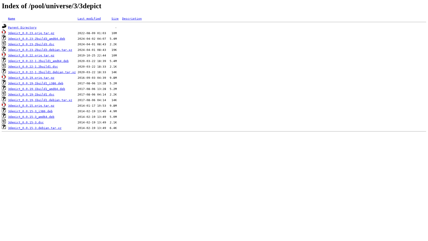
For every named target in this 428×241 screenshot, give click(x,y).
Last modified (89, 18)
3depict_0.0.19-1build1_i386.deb (35, 83)
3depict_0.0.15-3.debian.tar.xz (35, 128)
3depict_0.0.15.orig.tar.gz (31, 105)
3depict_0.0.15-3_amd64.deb (31, 116)
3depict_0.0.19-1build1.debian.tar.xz (40, 100)
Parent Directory (22, 27)
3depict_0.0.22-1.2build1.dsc (33, 66)
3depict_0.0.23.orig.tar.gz (31, 33)
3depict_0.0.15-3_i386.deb (30, 111)
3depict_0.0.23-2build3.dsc (31, 44)
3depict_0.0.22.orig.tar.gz (31, 55)
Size (115, 18)
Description (132, 18)
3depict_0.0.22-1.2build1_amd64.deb (38, 61)
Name (11, 18)
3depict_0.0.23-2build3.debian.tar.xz (40, 50)
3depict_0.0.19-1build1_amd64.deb (36, 89)
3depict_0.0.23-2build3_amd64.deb (36, 38)
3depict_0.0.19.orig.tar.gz (31, 77)
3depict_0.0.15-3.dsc (26, 122)
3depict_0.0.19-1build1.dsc (31, 94)
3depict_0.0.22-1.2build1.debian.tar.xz (42, 72)
